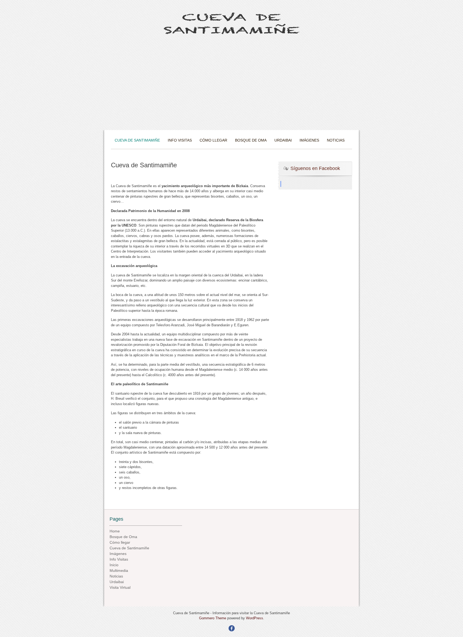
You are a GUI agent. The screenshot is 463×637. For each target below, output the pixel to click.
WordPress (254, 618)
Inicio (114, 565)
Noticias (336, 140)
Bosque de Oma (251, 140)
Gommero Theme (212, 618)
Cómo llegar (213, 140)
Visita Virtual (120, 587)
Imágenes (309, 140)
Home (115, 531)
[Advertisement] (231, 89)
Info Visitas (180, 140)
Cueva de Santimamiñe (137, 140)
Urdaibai (283, 140)
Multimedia (119, 570)
